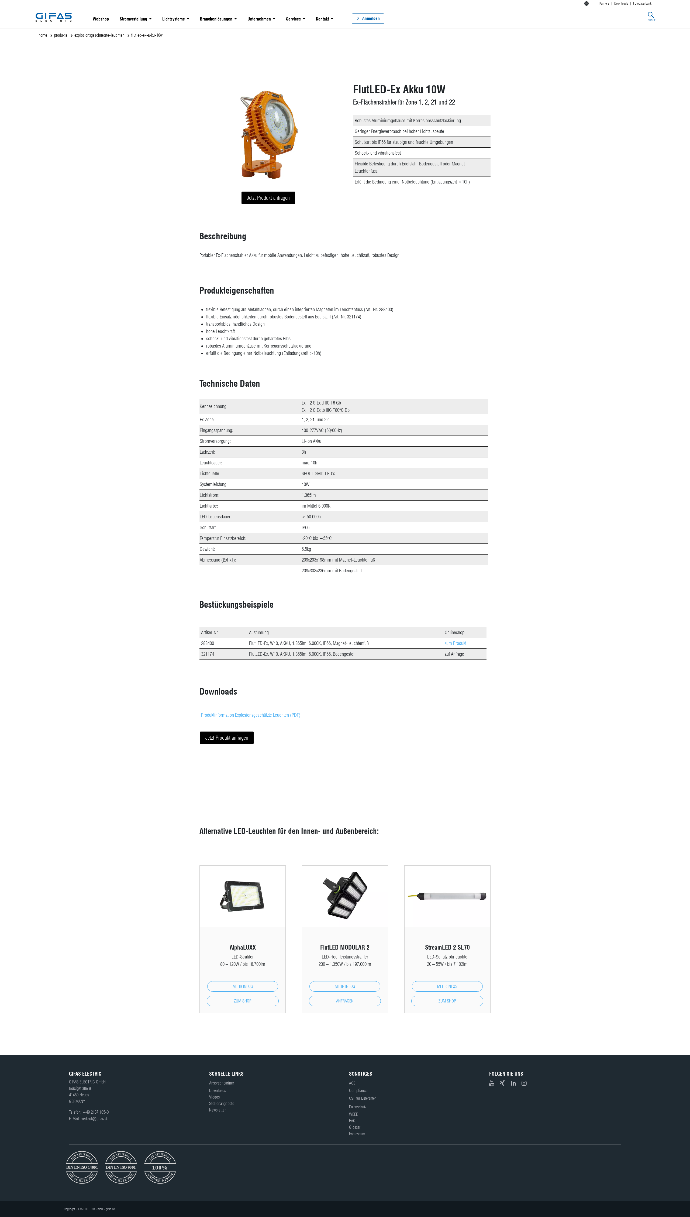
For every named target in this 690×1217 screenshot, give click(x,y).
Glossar (354, 1127)
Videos (214, 1097)
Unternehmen (259, 19)
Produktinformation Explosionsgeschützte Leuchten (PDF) (251, 715)
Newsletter (217, 1110)
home (43, 35)
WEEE (353, 1114)
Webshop (101, 19)
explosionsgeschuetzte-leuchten (99, 35)
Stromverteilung (133, 19)
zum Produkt (455, 643)
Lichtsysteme (173, 19)
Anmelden (371, 18)
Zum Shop (242, 1001)
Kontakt (322, 19)
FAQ (352, 1120)
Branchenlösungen (216, 19)
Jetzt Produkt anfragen (268, 198)
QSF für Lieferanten (363, 1098)
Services (293, 19)
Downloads (217, 1090)
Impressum (357, 1133)
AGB (352, 1083)
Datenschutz (357, 1106)
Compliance (358, 1090)
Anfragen (345, 1001)
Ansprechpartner (221, 1083)
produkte (60, 35)
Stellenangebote (221, 1103)
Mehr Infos (243, 986)
